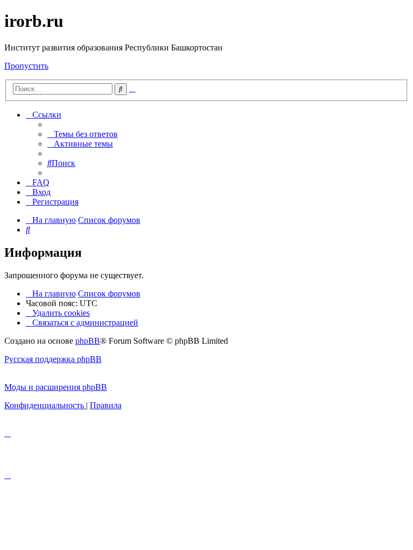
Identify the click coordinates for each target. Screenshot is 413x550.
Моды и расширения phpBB (55, 387)
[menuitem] (82, 134)
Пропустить (26, 65)
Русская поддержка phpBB (53, 359)
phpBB (87, 340)
